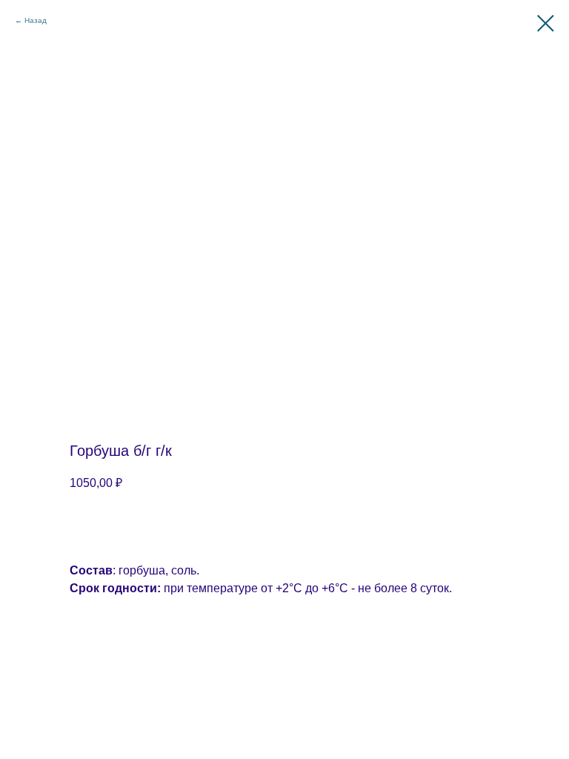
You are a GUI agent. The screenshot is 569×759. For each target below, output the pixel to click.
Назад (35, 20)
